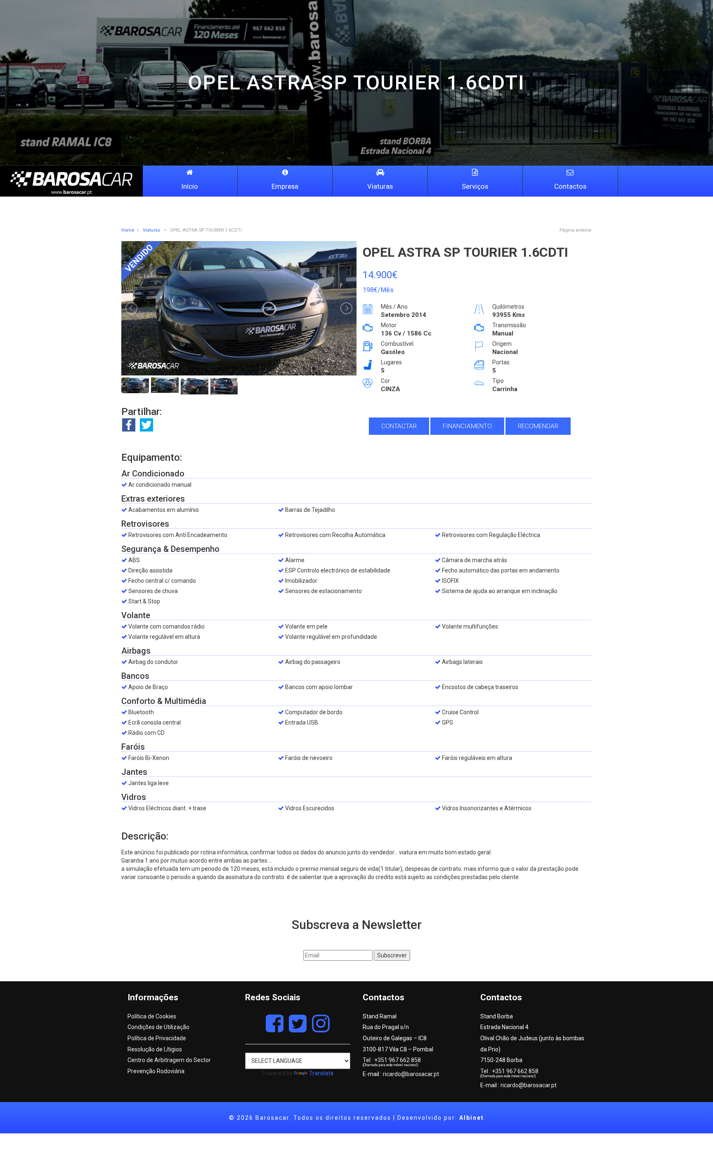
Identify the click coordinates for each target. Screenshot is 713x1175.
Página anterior (576, 230)
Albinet (471, 1117)
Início (190, 186)
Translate (321, 1073)
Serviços (475, 186)
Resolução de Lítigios (154, 1049)
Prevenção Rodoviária (155, 1071)
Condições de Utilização (158, 1027)
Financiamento (467, 426)
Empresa (285, 186)
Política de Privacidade (156, 1038)
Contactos (570, 186)
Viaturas (380, 186)
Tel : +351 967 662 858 (392, 1060)
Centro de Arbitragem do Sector (169, 1060)
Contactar (399, 426)
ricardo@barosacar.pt (411, 1074)
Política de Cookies (151, 1016)
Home (127, 230)
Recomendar (538, 426)
